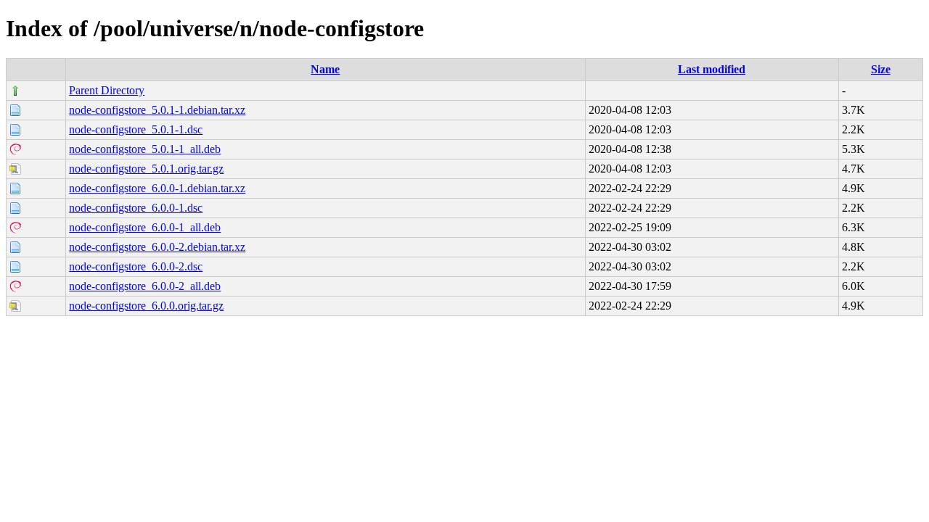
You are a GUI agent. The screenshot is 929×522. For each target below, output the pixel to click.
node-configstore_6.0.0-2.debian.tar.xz (157, 247)
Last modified (711, 69)
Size (881, 69)
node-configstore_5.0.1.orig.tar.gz (146, 168)
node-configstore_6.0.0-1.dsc (135, 208)
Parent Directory (106, 90)
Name (325, 69)
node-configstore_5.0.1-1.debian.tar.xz (157, 110)
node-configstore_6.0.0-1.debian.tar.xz (157, 188)
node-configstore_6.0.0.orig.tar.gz (146, 305)
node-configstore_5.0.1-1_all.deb (145, 149)
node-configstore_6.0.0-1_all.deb (145, 227)
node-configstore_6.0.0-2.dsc (135, 266)
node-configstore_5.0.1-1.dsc (135, 129)
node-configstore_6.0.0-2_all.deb (145, 286)
